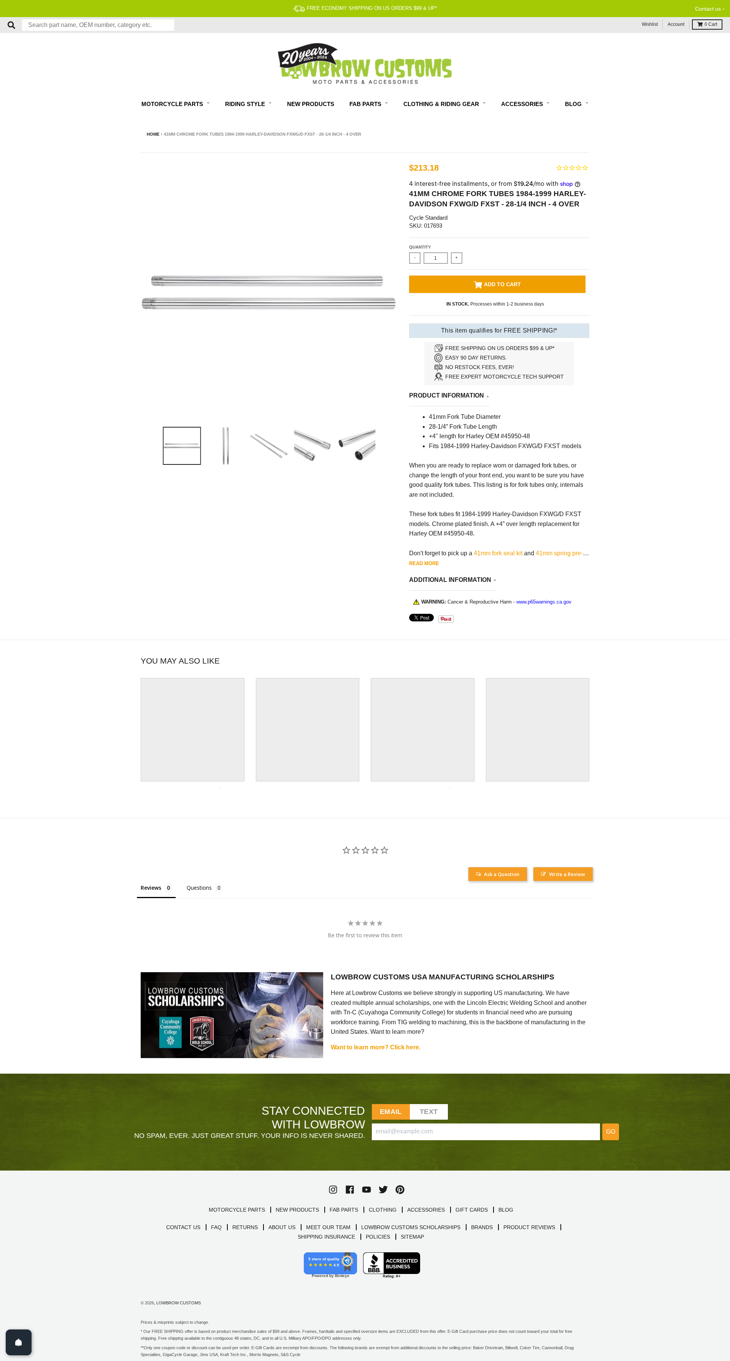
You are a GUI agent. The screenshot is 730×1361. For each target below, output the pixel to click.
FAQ (216, 1227)
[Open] (19, 1342)
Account (676, 24)
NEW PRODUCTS (297, 1210)
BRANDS (482, 1227)
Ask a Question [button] (501, 874)
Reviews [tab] (151, 887)
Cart (711, 24)
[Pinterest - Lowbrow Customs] (400, 1189)
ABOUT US (281, 1227)
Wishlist (650, 24)
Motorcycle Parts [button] (173, 104)
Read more (424, 563)
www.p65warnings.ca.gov (543, 602)
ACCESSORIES (426, 1210)
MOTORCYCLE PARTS (237, 1210)
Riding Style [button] (246, 104)
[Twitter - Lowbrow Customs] (383, 1189)
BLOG (505, 1210)
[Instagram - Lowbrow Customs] (333, 1189)
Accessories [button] (522, 104)
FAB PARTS (344, 1210)
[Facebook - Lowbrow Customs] (349, 1189)
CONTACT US (183, 1227)
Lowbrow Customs (178, 1303)
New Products (310, 104)
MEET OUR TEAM (328, 1227)
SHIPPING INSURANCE (326, 1237)
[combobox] (98, 25)
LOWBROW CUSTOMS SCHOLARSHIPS (410, 1227)
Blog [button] (574, 104)
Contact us (708, 9)
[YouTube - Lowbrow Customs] (366, 1189)
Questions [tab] (199, 887)
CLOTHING (383, 1210)
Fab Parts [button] (366, 104)
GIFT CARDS (471, 1210)
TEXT (429, 1111)
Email (391, 1111)
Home (153, 134)
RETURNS (245, 1227)
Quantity (420, 247)
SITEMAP (412, 1237)
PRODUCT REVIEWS (529, 1227)
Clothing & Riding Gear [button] (442, 104)
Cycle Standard (428, 217)
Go (610, 1131)
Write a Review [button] (567, 874)
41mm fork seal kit (498, 553)
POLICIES (378, 1237)
